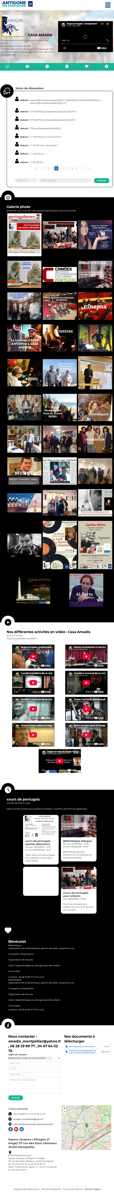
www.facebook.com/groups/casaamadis (33, 1124)
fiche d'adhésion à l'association (82, 1046)
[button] (24, 234)
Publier (102, 181)
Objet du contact (17, 1054)
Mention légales (93, 1189)
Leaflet (97, 1149)
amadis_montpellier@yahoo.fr (28, 1119)
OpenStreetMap (103, 1149)
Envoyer (16, 1098)
